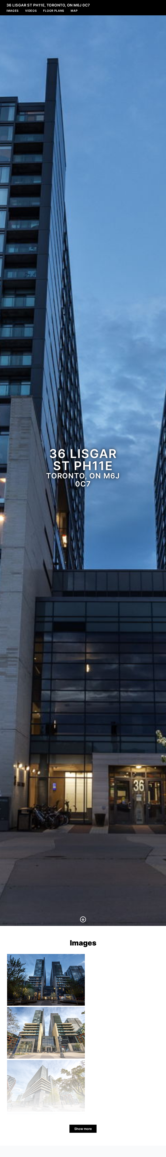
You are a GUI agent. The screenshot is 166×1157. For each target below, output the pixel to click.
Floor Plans (53, 10)
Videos (31, 10)
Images (12, 10)
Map (74, 10)
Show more (83, 1129)
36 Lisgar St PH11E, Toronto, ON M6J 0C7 (48, 5)
